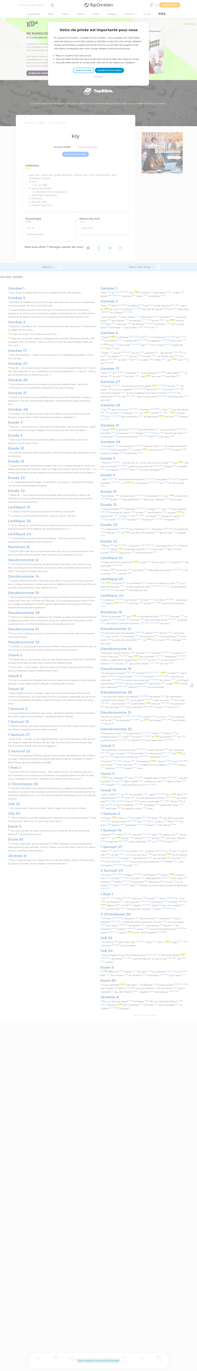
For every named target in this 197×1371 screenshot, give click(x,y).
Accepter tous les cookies (109, 70)
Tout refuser (98, 77)
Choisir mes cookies (83, 70)
